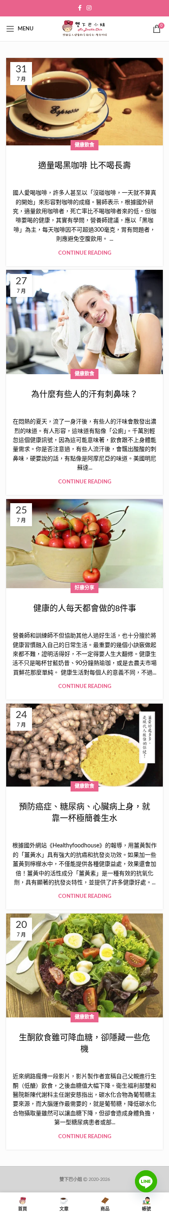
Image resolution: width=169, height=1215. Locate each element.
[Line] (146, 1187)
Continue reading (84, 253)
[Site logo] (84, 29)
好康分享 (84, 587)
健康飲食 (84, 145)
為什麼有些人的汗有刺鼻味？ (84, 394)
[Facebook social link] (79, 8)
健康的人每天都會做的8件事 (84, 608)
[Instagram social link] (89, 8)
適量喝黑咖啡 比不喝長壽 (84, 165)
